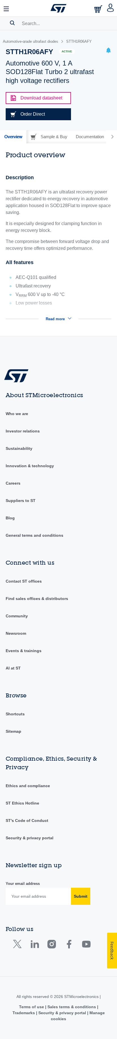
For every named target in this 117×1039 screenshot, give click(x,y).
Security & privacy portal (29, 838)
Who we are (17, 413)
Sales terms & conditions (71, 1007)
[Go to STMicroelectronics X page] (18, 945)
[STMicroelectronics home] (58, 8)
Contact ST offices (24, 581)
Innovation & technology (30, 466)
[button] (6, 8)
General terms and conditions (34, 535)
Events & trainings (23, 650)
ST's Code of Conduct (27, 820)
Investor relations (23, 431)
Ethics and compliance (28, 785)
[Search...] (12, 23)
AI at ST (13, 668)
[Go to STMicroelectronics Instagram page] (51, 945)
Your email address (23, 883)
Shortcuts (15, 714)
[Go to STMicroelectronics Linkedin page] (34, 945)
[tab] (13, 136)
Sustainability (19, 448)
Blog (10, 518)
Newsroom (16, 633)
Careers (13, 483)
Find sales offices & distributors (37, 598)
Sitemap (13, 731)
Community (17, 616)
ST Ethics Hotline (22, 803)
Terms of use (32, 1007)
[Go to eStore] (98, 9)
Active (67, 51)
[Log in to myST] (110, 8)
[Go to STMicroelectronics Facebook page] (69, 945)
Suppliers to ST (20, 500)
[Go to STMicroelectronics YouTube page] (86, 945)
